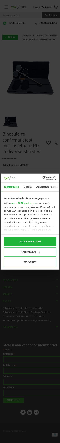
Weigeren (30, 262)
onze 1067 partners (22, 203)
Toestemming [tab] (11, 186)
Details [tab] (28, 186)
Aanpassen (28, 252)
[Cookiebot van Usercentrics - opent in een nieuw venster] (42, 178)
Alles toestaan (30, 241)
